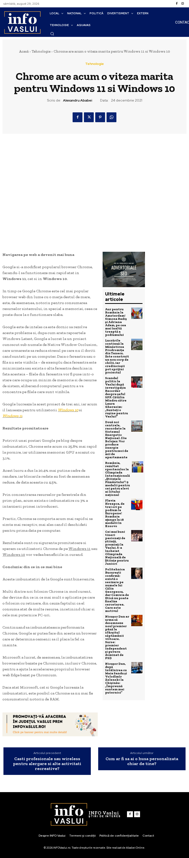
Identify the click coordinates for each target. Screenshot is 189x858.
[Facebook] (177, 4)
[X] (89, 117)
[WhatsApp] (111, 117)
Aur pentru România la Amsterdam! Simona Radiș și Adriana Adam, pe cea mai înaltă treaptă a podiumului (116, 322)
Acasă (24, 51)
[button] (52, 34)
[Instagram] (183, 4)
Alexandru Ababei (77, 100)
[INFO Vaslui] (22, 22)
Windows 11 (12, 416)
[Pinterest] (100, 117)
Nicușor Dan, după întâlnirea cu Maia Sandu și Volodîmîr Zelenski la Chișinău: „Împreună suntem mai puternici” (116, 678)
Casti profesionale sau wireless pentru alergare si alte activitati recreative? (47, 763)
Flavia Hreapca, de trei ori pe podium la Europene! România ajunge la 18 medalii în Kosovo (115, 513)
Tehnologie (41, 51)
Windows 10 (68, 410)
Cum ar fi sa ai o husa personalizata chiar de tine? (142, 761)
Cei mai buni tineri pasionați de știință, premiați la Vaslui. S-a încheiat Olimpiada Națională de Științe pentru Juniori (117, 547)
